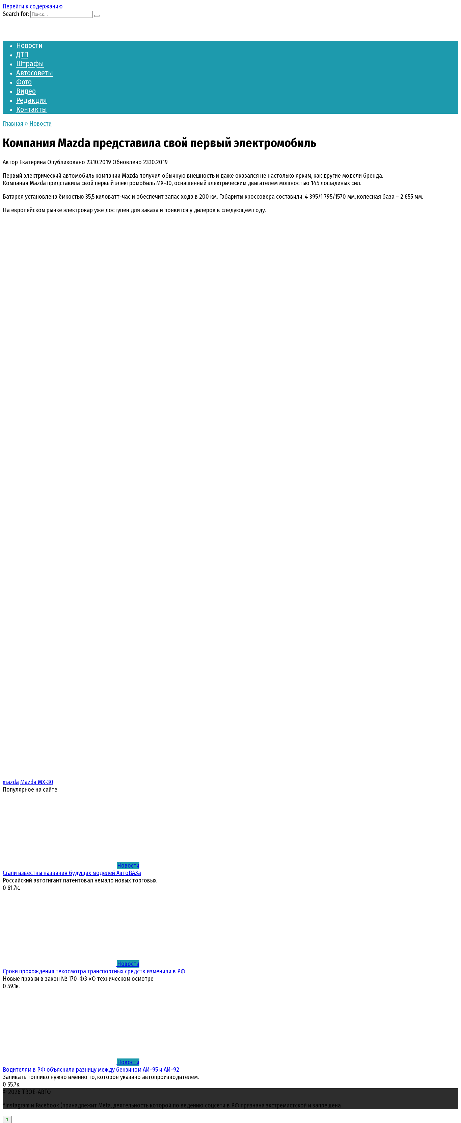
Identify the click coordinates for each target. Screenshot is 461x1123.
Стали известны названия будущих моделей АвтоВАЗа (72, 873)
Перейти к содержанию (33, 6)
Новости (29, 45)
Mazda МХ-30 (36, 782)
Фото (24, 81)
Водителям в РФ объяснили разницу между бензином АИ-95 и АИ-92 (91, 1069)
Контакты (31, 109)
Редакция (31, 100)
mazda (11, 782)
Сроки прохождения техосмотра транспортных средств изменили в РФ (94, 971)
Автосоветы (34, 72)
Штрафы (30, 63)
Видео (26, 91)
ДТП (22, 54)
